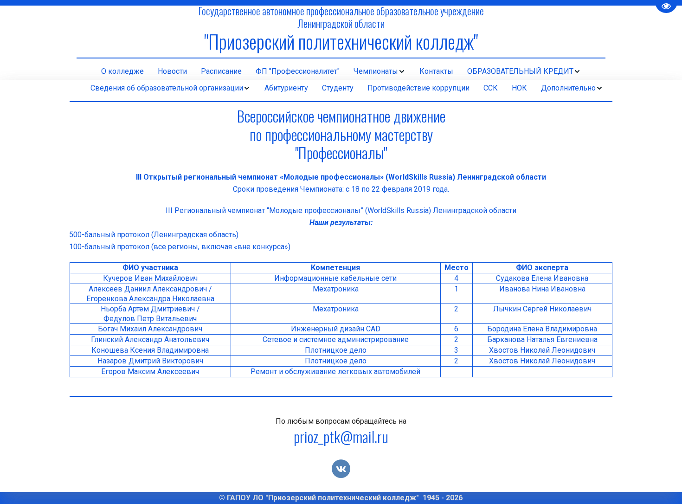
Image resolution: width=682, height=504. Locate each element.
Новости (172, 71)
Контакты (436, 71)
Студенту (338, 88)
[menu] (341, 71)
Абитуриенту (286, 88)
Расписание (221, 71)
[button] (379, 71)
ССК (490, 88)
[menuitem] (122, 71)
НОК (519, 88)
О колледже (122, 71)
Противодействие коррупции (418, 88)
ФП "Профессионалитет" (298, 71)
